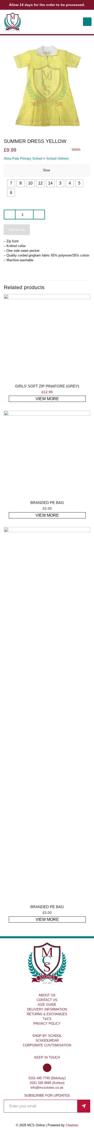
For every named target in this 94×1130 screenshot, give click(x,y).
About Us (47, 995)
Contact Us (47, 1000)
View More (47, 399)
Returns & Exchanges (47, 1014)
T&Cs (47, 1019)
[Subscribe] (83, 1106)
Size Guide (47, 1004)
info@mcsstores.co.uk (47, 1087)
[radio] (11, 183)
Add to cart (17, 230)
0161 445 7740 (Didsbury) (47, 1078)
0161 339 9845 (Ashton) (47, 1083)
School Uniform (57, 158)
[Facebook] (47, 1068)
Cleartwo (72, 1125)
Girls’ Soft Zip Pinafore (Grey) (47, 386)
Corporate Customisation (47, 1045)
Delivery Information (47, 1009)
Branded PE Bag (47, 503)
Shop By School (47, 1036)
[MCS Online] (12, 22)
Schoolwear (47, 1040)
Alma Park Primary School (23, 158)
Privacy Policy (47, 1023)
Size (46, 170)
